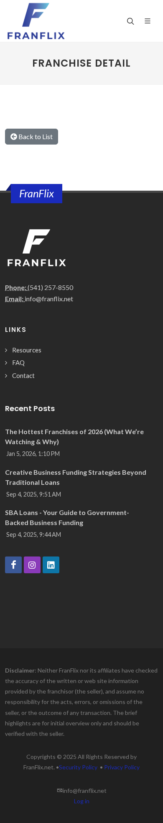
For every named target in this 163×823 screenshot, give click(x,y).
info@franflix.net (49, 299)
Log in (81, 801)
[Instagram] (32, 564)
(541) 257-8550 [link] (50, 287)
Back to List (35, 136)
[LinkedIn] (51, 564)
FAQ (18, 362)
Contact (23, 375)
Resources (26, 350)
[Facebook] (13, 564)
